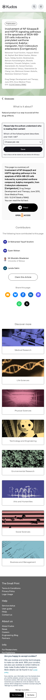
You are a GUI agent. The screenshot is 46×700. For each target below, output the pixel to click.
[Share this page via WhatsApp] (19, 303)
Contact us (7, 615)
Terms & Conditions (11, 588)
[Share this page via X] (27, 303)
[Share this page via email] (7, 294)
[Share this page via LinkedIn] (30, 294)
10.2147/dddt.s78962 (17, 85)
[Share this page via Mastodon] (38, 294)
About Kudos (8, 626)
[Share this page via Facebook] (23, 294)
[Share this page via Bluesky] (15, 294)
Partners (6, 638)
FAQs (4, 612)
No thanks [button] (30, 695)
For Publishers (8, 652)
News (4, 629)
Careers (5, 632)
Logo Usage (7, 594)
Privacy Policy (8, 591)
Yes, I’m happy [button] (16, 695)
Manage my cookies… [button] (22, 690)
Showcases (9, 99)
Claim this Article (23, 277)
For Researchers (9, 649)
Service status (8, 605)
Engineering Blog (10, 635)
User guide (7, 608)
